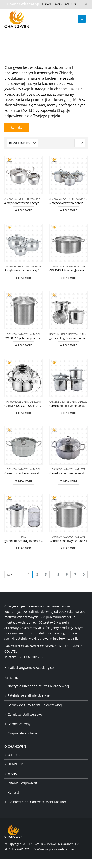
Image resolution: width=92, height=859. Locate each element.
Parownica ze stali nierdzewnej (23, 401)
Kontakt (13, 792)
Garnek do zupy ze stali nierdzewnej (69, 401)
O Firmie (14, 754)
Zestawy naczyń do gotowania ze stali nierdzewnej (32, 199)
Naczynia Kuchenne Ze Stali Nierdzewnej (38, 686)
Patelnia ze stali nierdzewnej (29, 695)
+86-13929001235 (30, 657)
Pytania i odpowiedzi (23, 783)
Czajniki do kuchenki (23, 733)
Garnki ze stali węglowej (26, 714)
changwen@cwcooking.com (36, 667)
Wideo (12, 773)
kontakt (16, 127)
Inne (23, 537)
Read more (25, 210)
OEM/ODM (15, 764)
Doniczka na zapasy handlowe (68, 266)
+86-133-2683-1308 (58, 3)
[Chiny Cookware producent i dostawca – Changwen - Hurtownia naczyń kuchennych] (16, 19)
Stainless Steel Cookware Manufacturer (37, 802)
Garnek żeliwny (19, 724)
